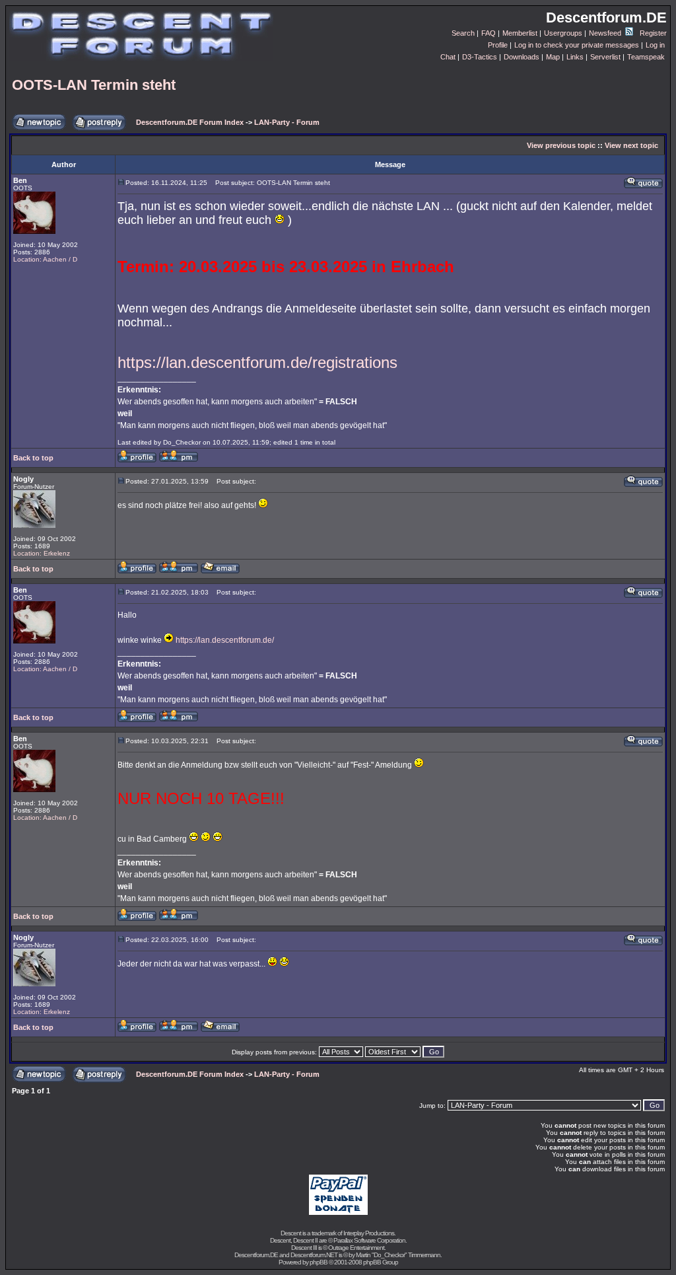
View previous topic (561, 145)
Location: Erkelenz (41, 553)
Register (653, 33)
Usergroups (563, 33)
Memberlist (519, 33)
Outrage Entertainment (356, 1247)
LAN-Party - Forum (287, 122)
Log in (655, 45)
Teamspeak (646, 57)
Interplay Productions (368, 1233)
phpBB (318, 1262)
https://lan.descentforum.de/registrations (257, 362)
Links (575, 57)
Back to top (33, 458)
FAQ (488, 33)
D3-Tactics (479, 57)
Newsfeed (606, 33)
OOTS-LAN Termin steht (94, 85)
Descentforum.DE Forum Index (190, 122)
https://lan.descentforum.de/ (225, 640)
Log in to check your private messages (576, 45)
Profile (498, 45)
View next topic (631, 145)
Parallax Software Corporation (369, 1240)
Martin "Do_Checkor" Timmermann (398, 1254)
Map (553, 57)
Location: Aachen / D (45, 259)
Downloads (521, 57)
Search (463, 33)
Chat (448, 57)
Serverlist (605, 57)
